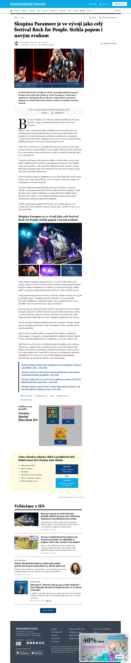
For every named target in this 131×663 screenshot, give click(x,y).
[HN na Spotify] (40, 643)
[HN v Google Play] (23, 653)
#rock (52, 396)
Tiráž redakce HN (56, 632)
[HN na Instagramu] (34, 643)
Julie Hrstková (20, 560)
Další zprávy (48, 610)
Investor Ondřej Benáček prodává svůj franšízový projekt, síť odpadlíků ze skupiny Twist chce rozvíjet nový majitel (60, 539)
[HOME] (11, 11)
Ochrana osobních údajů (76, 629)
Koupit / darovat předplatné (102, 629)
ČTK (29, 85)
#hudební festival (41, 396)
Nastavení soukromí (75, 635)
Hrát (53, 421)
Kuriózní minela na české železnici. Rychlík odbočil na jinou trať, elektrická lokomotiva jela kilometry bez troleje (60, 516)
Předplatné (119, 4)
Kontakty (54, 629)
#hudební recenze (26, 400)
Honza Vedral (23, 42)
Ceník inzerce (55, 641)
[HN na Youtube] (43, 643)
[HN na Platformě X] (28, 643)
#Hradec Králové (62, 396)
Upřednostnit (58, 112)
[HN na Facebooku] (31, 643)
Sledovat (44, 112)
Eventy (95, 632)
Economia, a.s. (29, 631)
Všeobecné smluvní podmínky (78, 638)
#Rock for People (26, 396)
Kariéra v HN (55, 638)
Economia (54, 635)
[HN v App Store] (37, 653)
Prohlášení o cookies (75, 632)
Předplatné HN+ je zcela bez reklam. (74, 497)
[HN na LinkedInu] (37, 643)
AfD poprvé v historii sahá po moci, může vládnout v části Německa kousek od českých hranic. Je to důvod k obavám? (55, 587)
